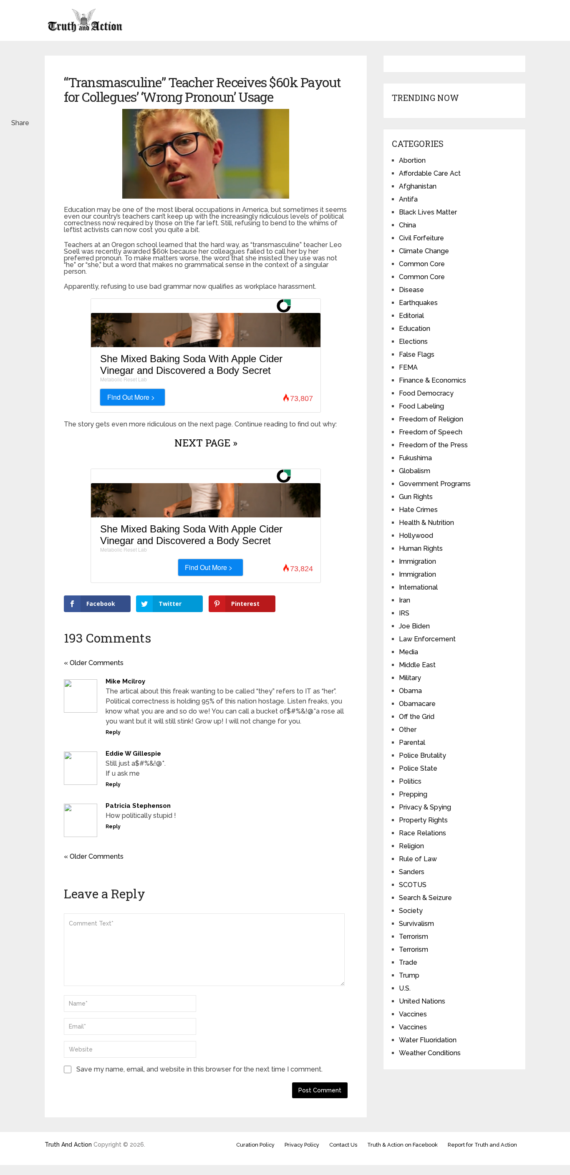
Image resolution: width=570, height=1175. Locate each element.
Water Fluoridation (428, 1040)
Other (407, 730)
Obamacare (417, 704)
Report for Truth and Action (482, 1145)
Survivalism (416, 924)
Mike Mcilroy (125, 681)
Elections (413, 341)
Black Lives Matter (428, 212)
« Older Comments (94, 663)
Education (414, 329)
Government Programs (435, 484)
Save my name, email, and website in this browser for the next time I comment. (199, 1069)
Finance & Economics (432, 380)
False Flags (416, 354)
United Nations (422, 1001)
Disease (411, 290)
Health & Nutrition (426, 523)
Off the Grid (416, 717)
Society (411, 911)
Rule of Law (418, 859)
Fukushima (415, 458)
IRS (404, 613)
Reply (113, 732)
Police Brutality (422, 755)
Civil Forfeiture (421, 238)
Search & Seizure (425, 898)
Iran (404, 600)
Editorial (411, 316)
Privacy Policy (302, 1145)
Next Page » (205, 442)
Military (410, 678)
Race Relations (422, 833)
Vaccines (413, 1014)
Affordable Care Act (430, 173)
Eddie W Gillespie (133, 753)
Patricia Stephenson (138, 805)
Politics (410, 781)
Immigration (417, 561)
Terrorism (413, 937)
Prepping (413, 794)
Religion (411, 846)
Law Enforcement (427, 639)
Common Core (422, 264)
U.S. (405, 988)
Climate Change (424, 251)
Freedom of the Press (433, 445)
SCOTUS (412, 885)
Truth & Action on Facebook (402, 1145)
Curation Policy (255, 1145)
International (418, 587)
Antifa (408, 199)
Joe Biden (414, 626)
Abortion (412, 160)
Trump (409, 975)
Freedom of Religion (431, 419)
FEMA (408, 367)
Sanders (411, 872)
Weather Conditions (430, 1053)
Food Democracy (426, 393)
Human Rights (421, 548)
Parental (412, 742)
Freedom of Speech (430, 432)
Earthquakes (418, 303)
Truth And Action (68, 1144)
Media (408, 652)
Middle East (417, 665)
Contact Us (343, 1145)
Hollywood (416, 536)
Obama (410, 691)
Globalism (414, 471)
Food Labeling (421, 406)
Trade (408, 962)
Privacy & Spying (425, 807)
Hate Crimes (418, 510)
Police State (418, 768)
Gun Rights (416, 497)
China (407, 225)
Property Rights (423, 820)
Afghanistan (417, 186)
